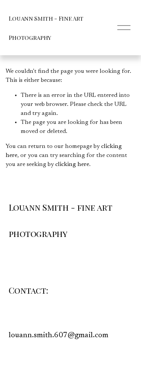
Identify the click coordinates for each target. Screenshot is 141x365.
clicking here (72, 164)
